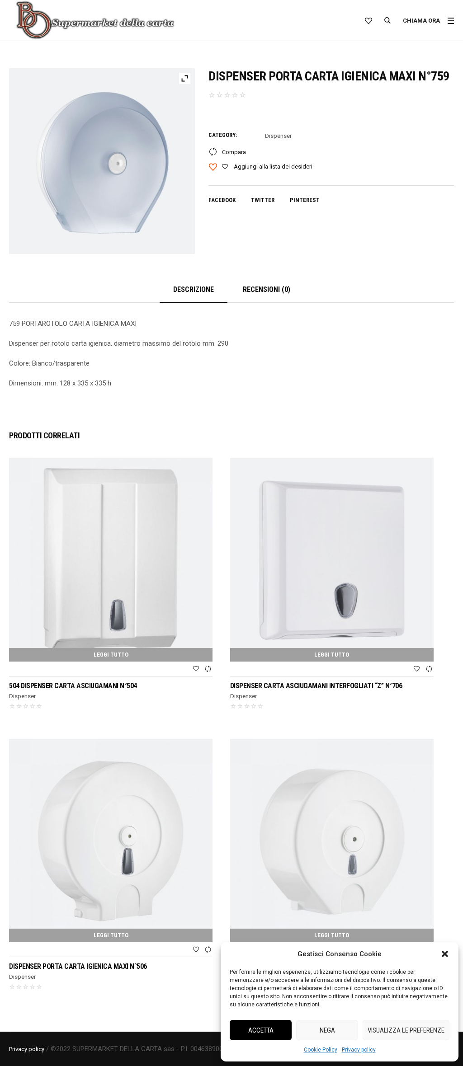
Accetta (261, 1030)
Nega (327, 1030)
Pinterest (305, 200)
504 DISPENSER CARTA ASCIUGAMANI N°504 (73, 685)
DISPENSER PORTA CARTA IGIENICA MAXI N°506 (78, 966)
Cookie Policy (320, 1050)
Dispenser (278, 135)
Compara (234, 152)
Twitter (262, 200)
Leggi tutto (111, 654)
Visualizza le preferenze (406, 1030)
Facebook (222, 200)
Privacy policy (359, 1050)
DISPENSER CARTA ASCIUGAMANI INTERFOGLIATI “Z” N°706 (316, 685)
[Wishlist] (195, 669)
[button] (444, 953)
